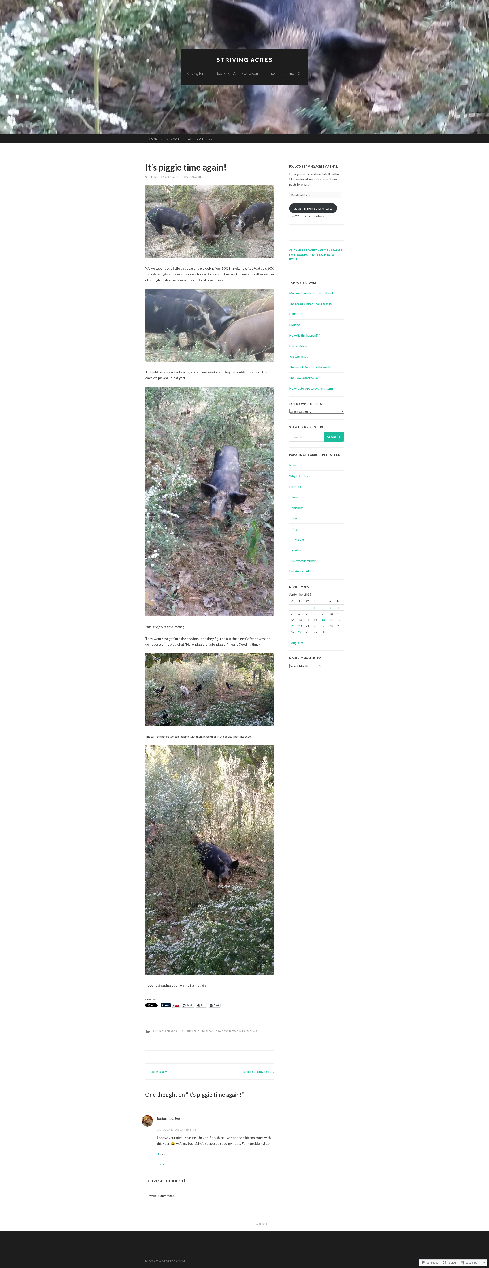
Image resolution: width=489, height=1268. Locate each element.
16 (323, 619)
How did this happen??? (304, 335)
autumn (158, 1030)
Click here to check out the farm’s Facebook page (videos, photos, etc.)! (315, 255)
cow (294, 518)
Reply (161, 1164)
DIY (181, 1030)
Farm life (191, 1030)
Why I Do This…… (200, 138)
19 (292, 625)
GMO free (205, 1030)
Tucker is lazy (156, 1071)
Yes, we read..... (298, 356)
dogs (295, 529)
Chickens (172, 138)
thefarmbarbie (168, 1118)
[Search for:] (316, 437)
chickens (171, 1030)
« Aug (292, 643)
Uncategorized (299, 571)
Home (153, 138)
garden (296, 550)
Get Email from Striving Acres (313, 208)
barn (295, 497)
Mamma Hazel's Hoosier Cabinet (311, 293)
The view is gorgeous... (303, 377)
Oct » (301, 643)
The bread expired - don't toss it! (310, 303)
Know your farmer (226, 1030)
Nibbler (299, 539)
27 (300, 632)
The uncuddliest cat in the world (310, 367)
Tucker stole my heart (258, 1071)
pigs (242, 1030)
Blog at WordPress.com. (165, 1261)
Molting (294, 324)
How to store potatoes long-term (311, 388)
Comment (261, 1223)
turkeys (252, 1030)
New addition (298, 346)
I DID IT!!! (296, 314)
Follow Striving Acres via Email (313, 166)
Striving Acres (244, 59)
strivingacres (192, 177)
